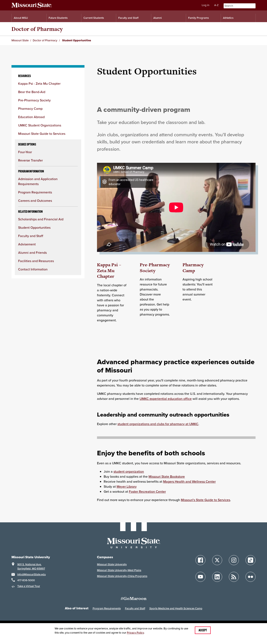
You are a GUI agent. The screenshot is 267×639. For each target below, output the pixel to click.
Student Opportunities (34, 227)
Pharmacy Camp (30, 108)
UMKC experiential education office (166, 398)
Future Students (58, 18)
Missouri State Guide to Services (41, 133)
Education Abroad (31, 117)
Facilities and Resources (36, 261)
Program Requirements (35, 192)
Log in (205, 5)
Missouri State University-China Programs (122, 576)
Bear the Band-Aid (31, 92)
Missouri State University (112, 564)
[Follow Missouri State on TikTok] (251, 560)
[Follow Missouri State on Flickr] (251, 577)
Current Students (93, 18)
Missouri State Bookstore (167, 476)
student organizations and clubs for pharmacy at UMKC (157, 424)
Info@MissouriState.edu (31, 574)
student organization (128, 471)
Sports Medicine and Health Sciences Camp (175, 608)
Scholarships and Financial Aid (40, 219)
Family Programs (198, 18)
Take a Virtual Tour (28, 586)
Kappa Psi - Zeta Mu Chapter (39, 83)
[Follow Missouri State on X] (217, 560)
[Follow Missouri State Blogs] (234, 577)
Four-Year (25, 152)
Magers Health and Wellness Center (189, 481)
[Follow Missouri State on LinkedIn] (217, 577)
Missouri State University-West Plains (119, 570)
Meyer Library (127, 486)
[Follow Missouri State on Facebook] (200, 560)
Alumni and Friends (32, 252)
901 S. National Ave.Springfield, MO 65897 (31, 566)
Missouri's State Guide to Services (205, 500)
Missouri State (20, 40)
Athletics (228, 18)
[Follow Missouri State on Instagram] (234, 560)
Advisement (27, 244)
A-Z (216, 5)
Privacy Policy (135, 633)
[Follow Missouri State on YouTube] (200, 577)
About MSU (21, 18)
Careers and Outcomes (35, 200)
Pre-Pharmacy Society (34, 100)
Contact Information (33, 269)
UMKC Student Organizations (39, 125)
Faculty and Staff (128, 18)
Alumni (157, 18)
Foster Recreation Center (147, 491)
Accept (203, 630)
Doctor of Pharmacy (37, 29)
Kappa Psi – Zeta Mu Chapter (109, 270)
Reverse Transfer (30, 160)
